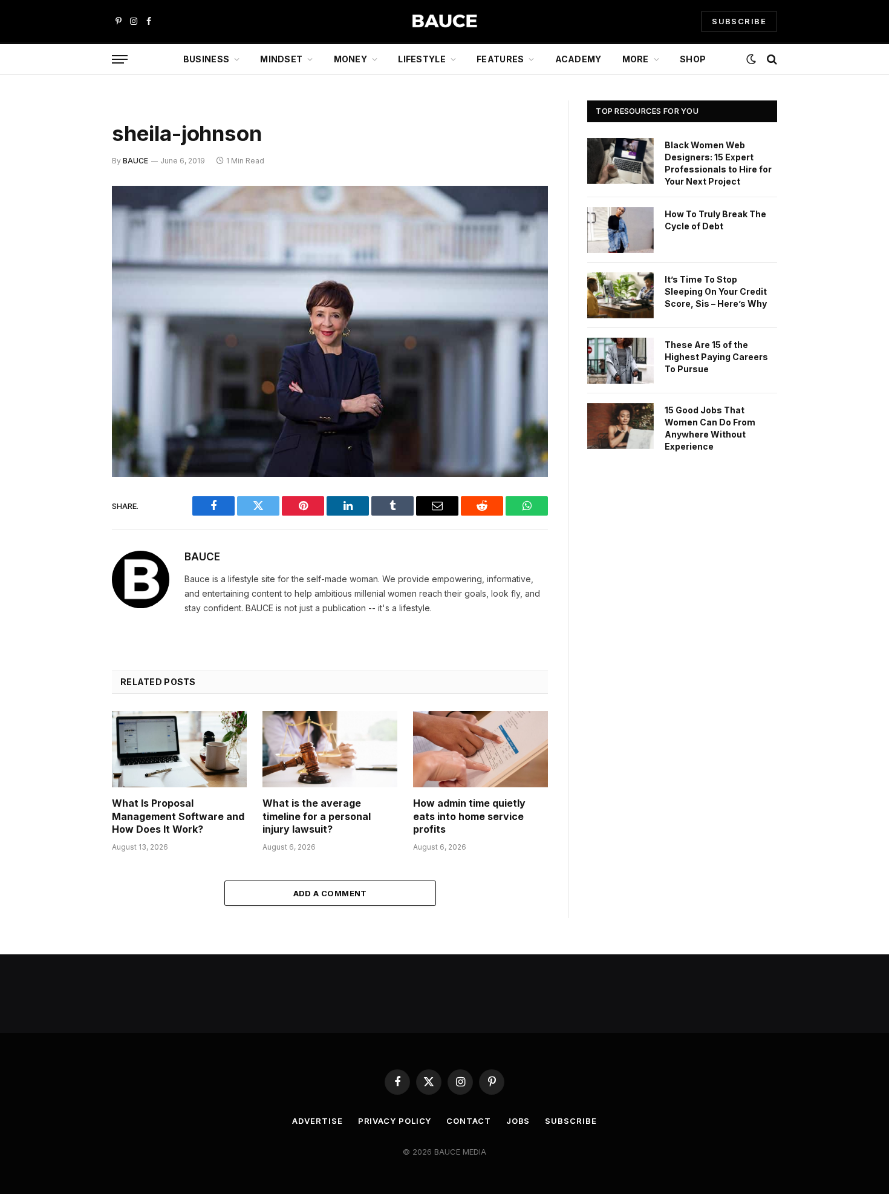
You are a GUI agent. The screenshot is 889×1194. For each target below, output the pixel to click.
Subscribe (570, 1121)
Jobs (518, 1121)
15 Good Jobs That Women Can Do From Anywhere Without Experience (710, 428)
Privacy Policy (395, 1121)
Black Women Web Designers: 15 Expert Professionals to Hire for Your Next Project (718, 163)
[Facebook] (69, 226)
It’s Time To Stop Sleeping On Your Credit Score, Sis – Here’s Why (716, 291)
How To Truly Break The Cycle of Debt (715, 220)
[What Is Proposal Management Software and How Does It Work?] (179, 749)
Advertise (317, 1121)
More (635, 59)
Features (500, 59)
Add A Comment (330, 893)
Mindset (281, 59)
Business (206, 59)
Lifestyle (422, 59)
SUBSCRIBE (739, 21)
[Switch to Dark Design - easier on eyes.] (751, 59)
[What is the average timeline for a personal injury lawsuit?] (329, 749)
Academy (578, 59)
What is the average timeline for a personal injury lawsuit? (316, 816)
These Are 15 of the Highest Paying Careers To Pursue (716, 357)
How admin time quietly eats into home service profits (469, 816)
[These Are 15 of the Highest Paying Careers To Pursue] (620, 361)
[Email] (69, 350)
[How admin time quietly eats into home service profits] (480, 749)
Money (350, 59)
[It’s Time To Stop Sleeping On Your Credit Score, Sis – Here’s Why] (620, 295)
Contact (468, 1121)
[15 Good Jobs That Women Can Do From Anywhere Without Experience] (620, 426)
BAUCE (135, 160)
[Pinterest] (69, 319)
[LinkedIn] (69, 288)
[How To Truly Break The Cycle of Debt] (620, 230)
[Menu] (120, 59)
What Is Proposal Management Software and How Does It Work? (178, 816)
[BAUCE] (444, 21)
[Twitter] (69, 257)
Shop (693, 59)
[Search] (770, 59)
